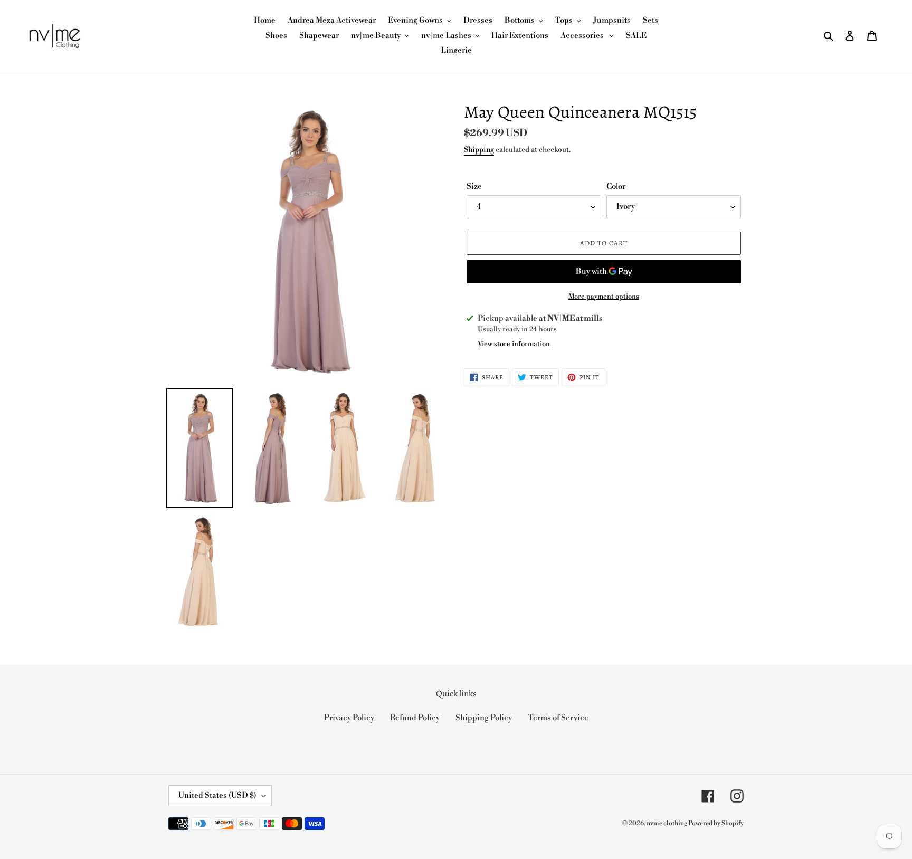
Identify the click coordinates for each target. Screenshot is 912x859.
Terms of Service (558, 718)
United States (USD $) (217, 795)
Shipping (479, 150)
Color (615, 187)
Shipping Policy (483, 718)
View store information (514, 344)
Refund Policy (415, 718)
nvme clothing (667, 823)
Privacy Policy (349, 718)
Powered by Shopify (716, 823)
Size (474, 187)
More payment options (603, 296)
